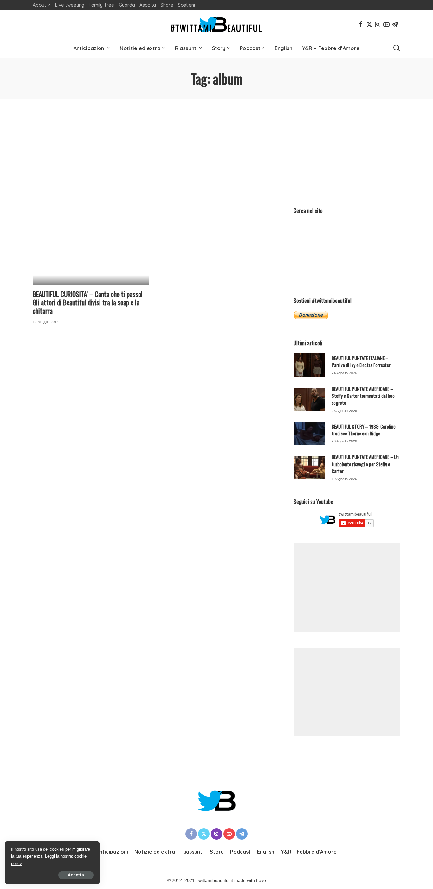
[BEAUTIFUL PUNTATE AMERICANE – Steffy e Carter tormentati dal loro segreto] (309, 399)
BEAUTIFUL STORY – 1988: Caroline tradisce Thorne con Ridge (364, 430)
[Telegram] (395, 24)
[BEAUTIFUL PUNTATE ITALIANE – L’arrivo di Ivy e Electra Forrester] (309, 365)
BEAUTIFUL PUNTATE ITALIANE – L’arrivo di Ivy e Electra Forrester (361, 361)
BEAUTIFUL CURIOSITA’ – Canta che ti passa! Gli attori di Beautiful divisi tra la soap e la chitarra (87, 302)
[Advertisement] (216, 146)
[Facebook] (361, 24)
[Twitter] (369, 24)
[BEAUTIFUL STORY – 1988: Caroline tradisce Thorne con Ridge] (309, 433)
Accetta (76, 875)
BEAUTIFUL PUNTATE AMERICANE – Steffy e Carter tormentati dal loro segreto (363, 395)
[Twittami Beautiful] (216, 24)
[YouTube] (386, 24)
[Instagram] (378, 24)
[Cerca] (396, 48)
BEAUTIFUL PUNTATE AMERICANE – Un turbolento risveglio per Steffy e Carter (365, 463)
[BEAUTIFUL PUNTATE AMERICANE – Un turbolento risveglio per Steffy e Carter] (309, 467)
